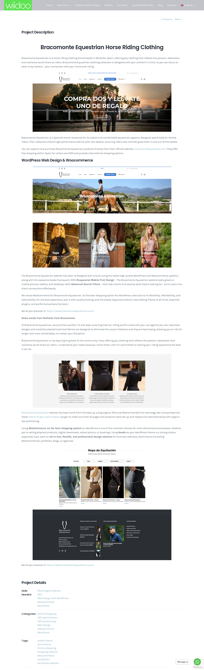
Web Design (44, 625)
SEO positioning (46, 621)
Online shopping (46, 648)
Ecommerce (44, 644)
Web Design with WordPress (53, 598)
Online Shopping (46, 613)
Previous (167, 19)
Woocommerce (45, 601)
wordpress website (48, 663)
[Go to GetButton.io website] (197, 667)
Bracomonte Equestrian (35, 412)
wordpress (43, 659)
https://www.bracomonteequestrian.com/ (70, 310)
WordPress (43, 605)
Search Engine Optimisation (44, 416)
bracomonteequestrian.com (150, 148)
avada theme (44, 640)
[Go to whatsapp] (197, 661)
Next (177, 19)
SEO (39, 594)
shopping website (47, 651)
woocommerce (45, 628)
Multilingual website (49, 590)
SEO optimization (47, 617)
